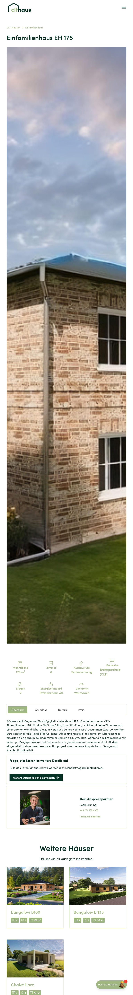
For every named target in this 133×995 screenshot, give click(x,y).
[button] (122, 7)
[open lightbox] (66, 345)
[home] (20, 7)
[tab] (17, 709)
